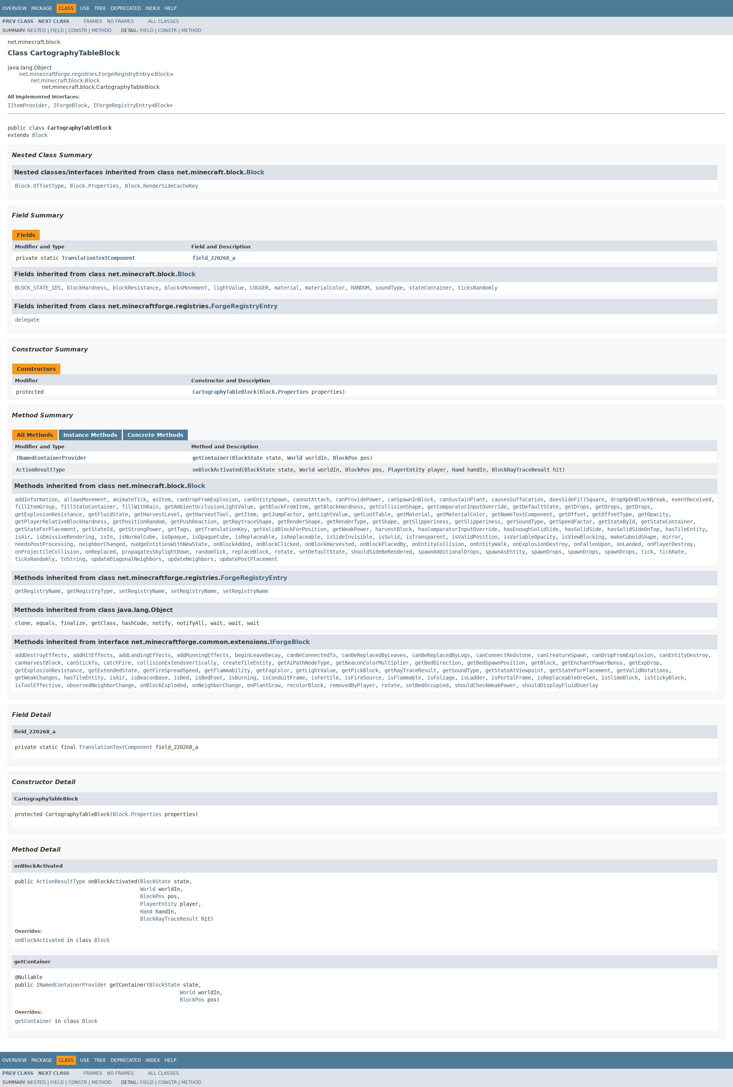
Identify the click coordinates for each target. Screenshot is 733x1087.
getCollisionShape (395, 507)
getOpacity (653, 514)
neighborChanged (102, 544)
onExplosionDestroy (540, 544)
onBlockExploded (163, 685)
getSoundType (525, 522)
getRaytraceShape (247, 522)
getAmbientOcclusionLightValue (209, 507)
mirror (671, 537)
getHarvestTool (207, 514)
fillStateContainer (88, 507)
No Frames (120, 21)
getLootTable (372, 514)
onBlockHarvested (329, 544)
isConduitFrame (283, 678)
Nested (36, 30)
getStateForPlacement (45, 529)
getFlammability (227, 670)
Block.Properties (94, 186)
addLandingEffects (145, 655)
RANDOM (360, 288)
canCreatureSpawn (561, 655)
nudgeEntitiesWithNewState (169, 544)
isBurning (242, 678)
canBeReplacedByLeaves (374, 655)
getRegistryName (38, 591)
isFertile (325, 678)
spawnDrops (546, 552)
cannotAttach (311, 499)
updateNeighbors (190, 559)
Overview (14, 8)
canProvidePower (358, 499)
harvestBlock (393, 529)
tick (647, 552)
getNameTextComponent (521, 514)
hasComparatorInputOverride (457, 529)
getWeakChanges (36, 678)
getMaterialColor (460, 514)
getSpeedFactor (570, 522)
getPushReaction (193, 522)
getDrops (577, 507)
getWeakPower (351, 529)
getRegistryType (90, 591)
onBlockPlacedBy (383, 544)
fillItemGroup (35, 507)
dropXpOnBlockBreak (637, 499)
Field (57, 30)
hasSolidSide (583, 529)
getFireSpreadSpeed (170, 670)
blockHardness (87, 288)
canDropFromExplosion (207, 499)
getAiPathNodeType (303, 663)
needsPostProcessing (44, 544)
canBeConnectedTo (311, 655)
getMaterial (413, 514)
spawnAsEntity (505, 552)
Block (162, 74)
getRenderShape (299, 522)
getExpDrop (644, 663)
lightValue (228, 288)
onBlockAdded (231, 544)
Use (85, 8)
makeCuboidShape (633, 537)
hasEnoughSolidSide (531, 529)
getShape (384, 522)
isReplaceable (254, 537)
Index (152, 8)
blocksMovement (186, 288)
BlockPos (345, 458)
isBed (181, 678)
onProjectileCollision (47, 552)
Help (170, 8)
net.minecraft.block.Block (65, 80)
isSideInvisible (349, 537)
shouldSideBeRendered (381, 552)
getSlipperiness (426, 522)
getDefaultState (536, 507)
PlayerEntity (406, 470)
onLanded (629, 544)
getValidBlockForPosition (289, 529)
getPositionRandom (139, 522)
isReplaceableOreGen (566, 678)
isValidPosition (474, 537)
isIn (106, 537)
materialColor (325, 288)
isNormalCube (137, 537)
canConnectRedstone (503, 655)
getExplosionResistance (48, 514)
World (294, 458)
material (286, 288)
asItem (161, 499)
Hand (458, 470)
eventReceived (691, 499)
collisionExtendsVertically (176, 663)
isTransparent (426, 537)
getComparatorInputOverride (467, 507)
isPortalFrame (511, 678)
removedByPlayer (352, 685)
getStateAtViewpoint (514, 670)
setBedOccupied (427, 685)
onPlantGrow (264, 685)
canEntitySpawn (265, 499)
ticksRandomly (477, 288)
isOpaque (173, 537)
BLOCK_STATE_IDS (38, 288)
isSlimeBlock (619, 678)
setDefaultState (322, 552)
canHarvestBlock (38, 663)
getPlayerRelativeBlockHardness (61, 522)
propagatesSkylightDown (155, 552)
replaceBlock (250, 552)
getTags (178, 529)
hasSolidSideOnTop (633, 529)
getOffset (572, 514)
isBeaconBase (149, 678)
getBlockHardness (338, 507)
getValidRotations (642, 670)
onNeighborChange (216, 685)
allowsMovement (85, 499)
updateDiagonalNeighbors (126, 559)
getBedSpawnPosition (496, 663)
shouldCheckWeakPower (485, 685)
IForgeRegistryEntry (122, 105)
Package (41, 8)
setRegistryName (142, 591)
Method (101, 30)
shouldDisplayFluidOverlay (560, 685)
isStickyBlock (664, 678)
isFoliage (441, 678)
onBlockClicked (277, 544)
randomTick (210, 552)
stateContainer (430, 288)
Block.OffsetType (39, 186)
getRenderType (346, 522)
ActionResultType (40, 470)
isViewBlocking (583, 537)
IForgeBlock (70, 105)
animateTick (129, 499)
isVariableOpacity (529, 537)
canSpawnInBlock (410, 499)
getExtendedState (112, 670)
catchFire (117, 663)
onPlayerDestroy (670, 544)
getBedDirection (438, 663)
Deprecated (126, 8)
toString (73, 559)
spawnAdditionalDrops (448, 552)
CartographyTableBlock (224, 392)
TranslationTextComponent (98, 258)
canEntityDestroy (683, 655)
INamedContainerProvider (51, 458)
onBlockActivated (216, 470)
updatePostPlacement (249, 559)
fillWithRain (140, 507)
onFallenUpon (592, 544)
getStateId (97, 529)
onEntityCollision (438, 544)
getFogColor (273, 670)
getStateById (616, 522)
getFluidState (108, 514)
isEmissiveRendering (65, 537)
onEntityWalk (488, 544)
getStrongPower (140, 529)
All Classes (163, 21)
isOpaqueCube (210, 537)
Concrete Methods (155, 435)
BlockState (247, 458)
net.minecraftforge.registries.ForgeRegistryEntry (84, 74)
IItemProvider (27, 105)
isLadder (473, 678)
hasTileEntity (685, 529)
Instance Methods (90, 435)
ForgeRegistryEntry (244, 306)
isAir (22, 537)
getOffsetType (612, 514)
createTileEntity (247, 663)
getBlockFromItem (283, 507)
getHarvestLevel (157, 514)
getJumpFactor (282, 514)
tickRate (671, 552)
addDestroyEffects (41, 655)
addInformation (36, 499)
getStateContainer (667, 522)
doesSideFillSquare (576, 499)
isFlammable (404, 678)
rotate (283, 552)
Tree (100, 8)
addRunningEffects (203, 655)
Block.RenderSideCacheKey (161, 186)
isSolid (389, 537)
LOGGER (259, 288)
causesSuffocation (517, 499)
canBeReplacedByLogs (441, 655)
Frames (93, 21)
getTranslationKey (221, 529)
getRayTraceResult (410, 670)
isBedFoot (209, 678)
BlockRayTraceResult (521, 470)
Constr (77, 30)
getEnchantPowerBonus (592, 663)
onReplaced (100, 552)
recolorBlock (305, 685)
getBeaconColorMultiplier (372, 663)
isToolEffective (38, 685)
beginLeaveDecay (258, 655)
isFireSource (363, 678)
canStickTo (82, 663)
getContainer (210, 458)
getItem (245, 514)
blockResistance (135, 288)
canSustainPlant (462, 499)
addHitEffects (93, 655)
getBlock (543, 663)
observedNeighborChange (100, 685)
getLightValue (328, 514)
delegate (27, 320)
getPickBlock (360, 670)
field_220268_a (213, 258)
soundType (389, 288)
